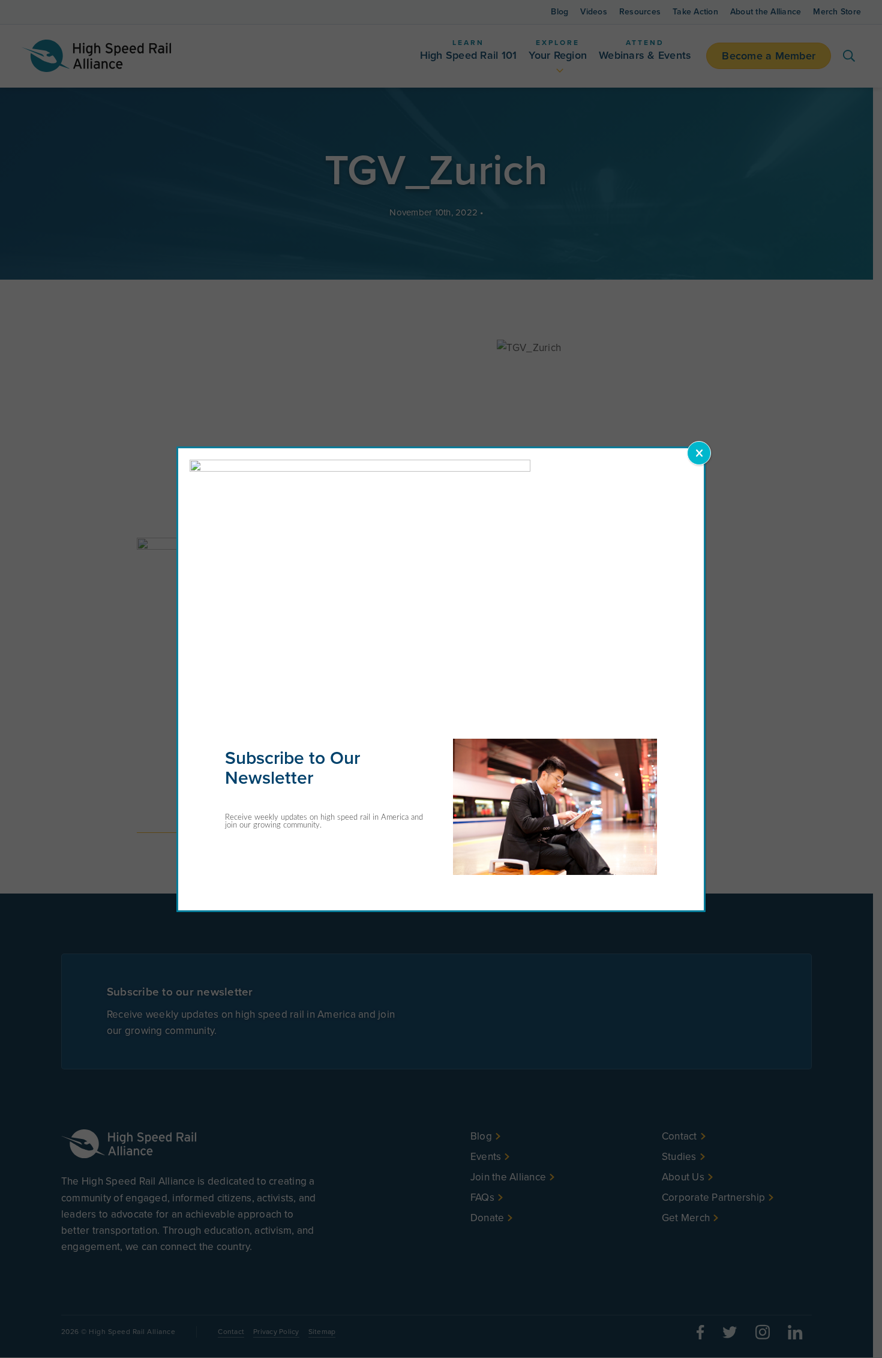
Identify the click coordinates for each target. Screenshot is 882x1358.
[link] (360, 468)
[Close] (699, 453)
